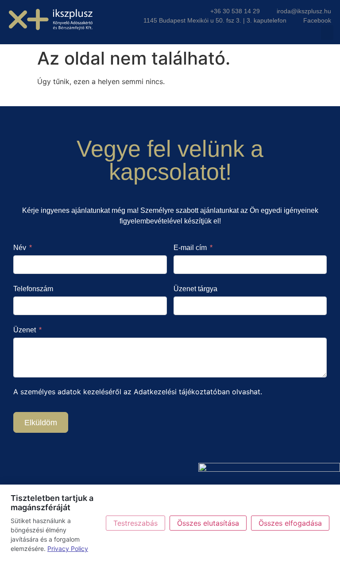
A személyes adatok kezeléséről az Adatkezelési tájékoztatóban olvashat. (137, 391)
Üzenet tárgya (195, 289)
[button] (327, 32)
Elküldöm (40, 422)
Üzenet (24, 330)
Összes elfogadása (290, 523)
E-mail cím (190, 247)
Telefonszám (33, 289)
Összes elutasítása (208, 523)
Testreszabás (135, 523)
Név (19, 247)
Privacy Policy (67, 548)
